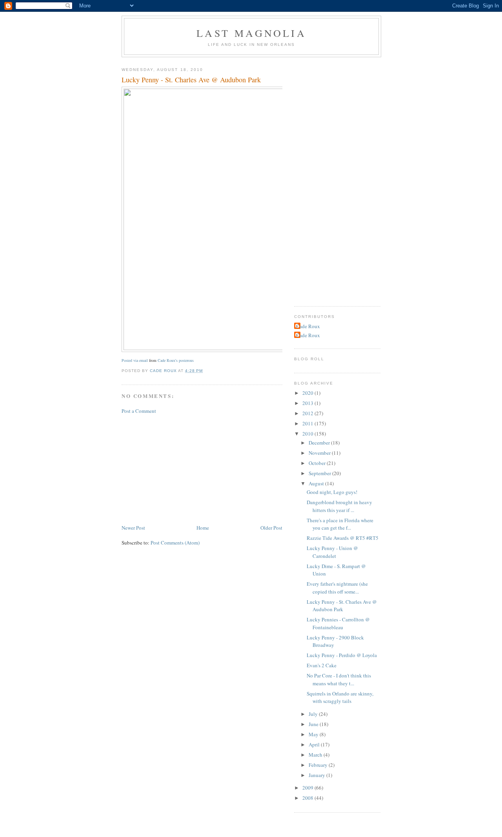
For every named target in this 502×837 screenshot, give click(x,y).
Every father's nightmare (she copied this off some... (337, 587)
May (314, 734)
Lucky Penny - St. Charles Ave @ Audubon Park (342, 605)
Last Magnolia (251, 33)
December (320, 442)
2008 (308, 797)
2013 (308, 403)
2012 (308, 413)
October (318, 463)
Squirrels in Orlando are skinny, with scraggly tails (340, 697)
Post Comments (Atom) (175, 542)
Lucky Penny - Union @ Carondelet (332, 552)
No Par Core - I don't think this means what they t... (339, 679)
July (314, 713)
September (320, 473)
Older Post (271, 527)
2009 (308, 787)
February (319, 764)
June (314, 724)
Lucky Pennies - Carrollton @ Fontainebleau (338, 623)
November (320, 452)
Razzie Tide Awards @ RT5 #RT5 (342, 537)
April (315, 744)
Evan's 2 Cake (321, 665)
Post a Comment (139, 410)
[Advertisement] (180, 468)
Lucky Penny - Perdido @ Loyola (342, 655)
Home (202, 527)
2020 (308, 392)
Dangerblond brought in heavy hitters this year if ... (339, 506)
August (317, 483)
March (316, 754)
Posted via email (135, 360)
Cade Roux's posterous (176, 360)
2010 (308, 433)
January (317, 775)
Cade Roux (308, 326)
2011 (308, 423)
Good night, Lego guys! (332, 492)
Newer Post (133, 527)
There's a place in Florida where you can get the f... (340, 524)
